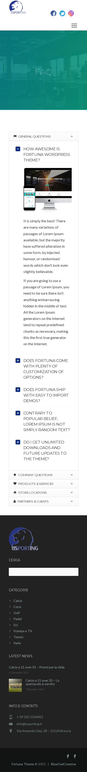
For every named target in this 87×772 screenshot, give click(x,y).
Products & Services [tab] (36, 484)
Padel (17, 619)
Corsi (17, 607)
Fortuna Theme (23, 764)
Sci (15, 625)
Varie (17, 643)
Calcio (17, 601)
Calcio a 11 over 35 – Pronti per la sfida (36, 667)
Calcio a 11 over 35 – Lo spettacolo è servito (42, 682)
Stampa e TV (22, 631)
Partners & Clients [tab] (32, 501)
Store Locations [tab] (32, 492)
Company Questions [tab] (34, 475)
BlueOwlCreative (63, 764)
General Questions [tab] (34, 136)
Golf (16, 613)
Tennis (18, 637)
